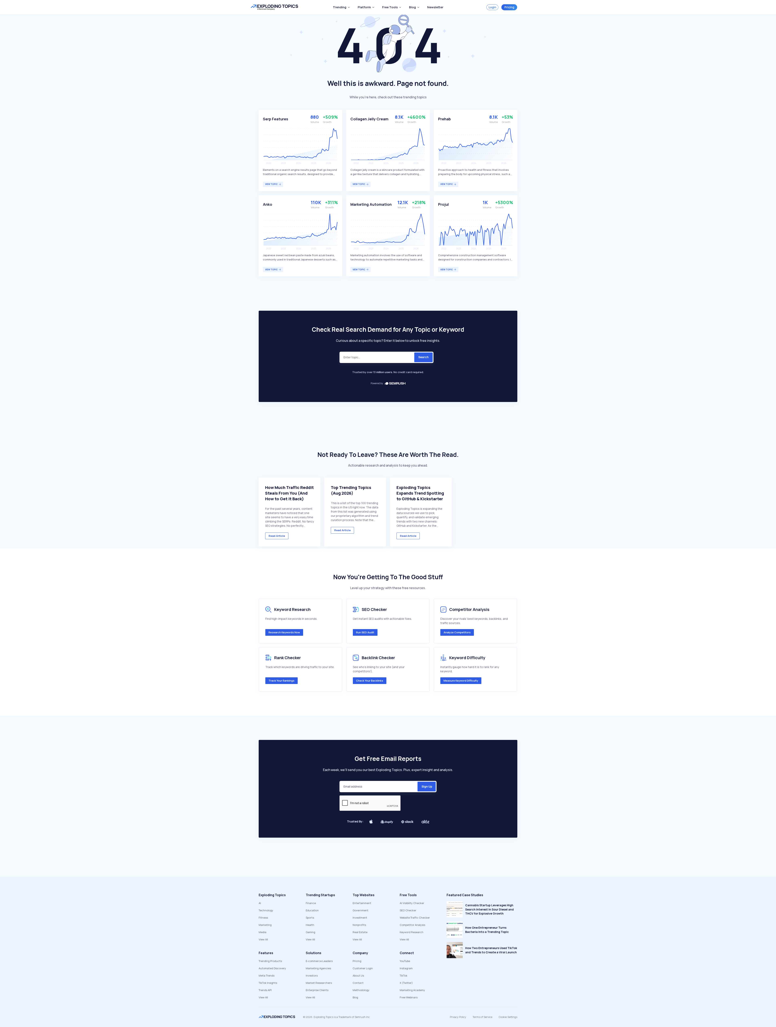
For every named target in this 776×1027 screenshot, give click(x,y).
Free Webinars (409, 997)
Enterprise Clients (317, 990)
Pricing (509, 7)
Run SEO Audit (365, 632)
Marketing (265, 925)
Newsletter (435, 7)
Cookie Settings (508, 1017)
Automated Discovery (272, 968)
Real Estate (360, 932)
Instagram (406, 968)
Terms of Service (482, 1017)
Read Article (277, 536)
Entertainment (362, 903)
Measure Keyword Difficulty (461, 680)
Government (360, 910)
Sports (310, 917)
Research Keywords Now (284, 632)
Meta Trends (266, 975)
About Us (358, 975)
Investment (360, 917)
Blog (355, 997)
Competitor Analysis (412, 925)
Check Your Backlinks (369, 680)
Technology (266, 910)
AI (260, 903)
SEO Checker (408, 910)
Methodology (361, 990)
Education (312, 910)
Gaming (310, 932)
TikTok (403, 975)
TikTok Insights (268, 983)
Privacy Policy (458, 1017)
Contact (358, 983)
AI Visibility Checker (412, 903)
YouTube (405, 961)
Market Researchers (319, 983)
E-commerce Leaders (319, 961)
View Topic (271, 184)
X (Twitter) (406, 983)
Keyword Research (411, 932)
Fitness (263, 917)
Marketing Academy (412, 990)
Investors (312, 975)
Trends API (265, 990)
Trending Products (270, 961)
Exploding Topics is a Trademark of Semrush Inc (342, 1017)
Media (262, 932)
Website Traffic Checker (415, 917)
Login (492, 7)
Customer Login (363, 968)
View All (263, 939)
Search (423, 357)
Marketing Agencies (318, 968)
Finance (311, 903)
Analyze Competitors (457, 632)
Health (310, 925)
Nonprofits (359, 925)
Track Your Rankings (281, 680)
